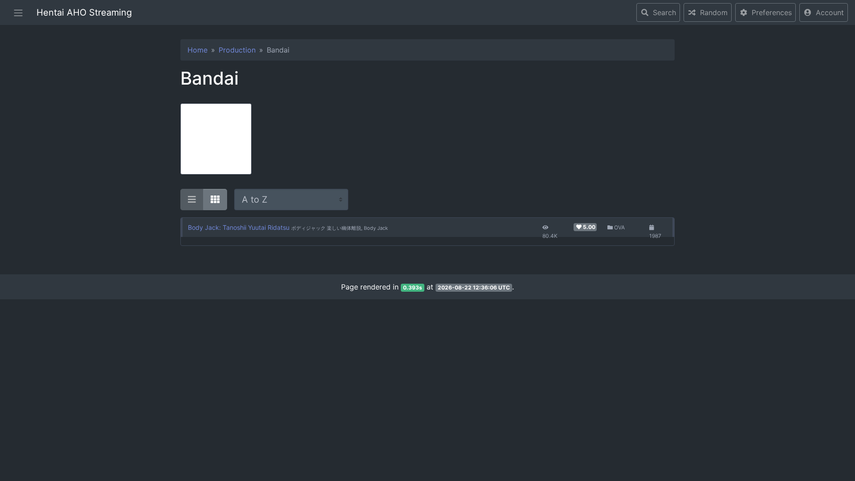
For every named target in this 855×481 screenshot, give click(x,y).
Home (197, 49)
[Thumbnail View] (215, 199)
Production (237, 49)
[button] (823, 12)
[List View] (192, 199)
